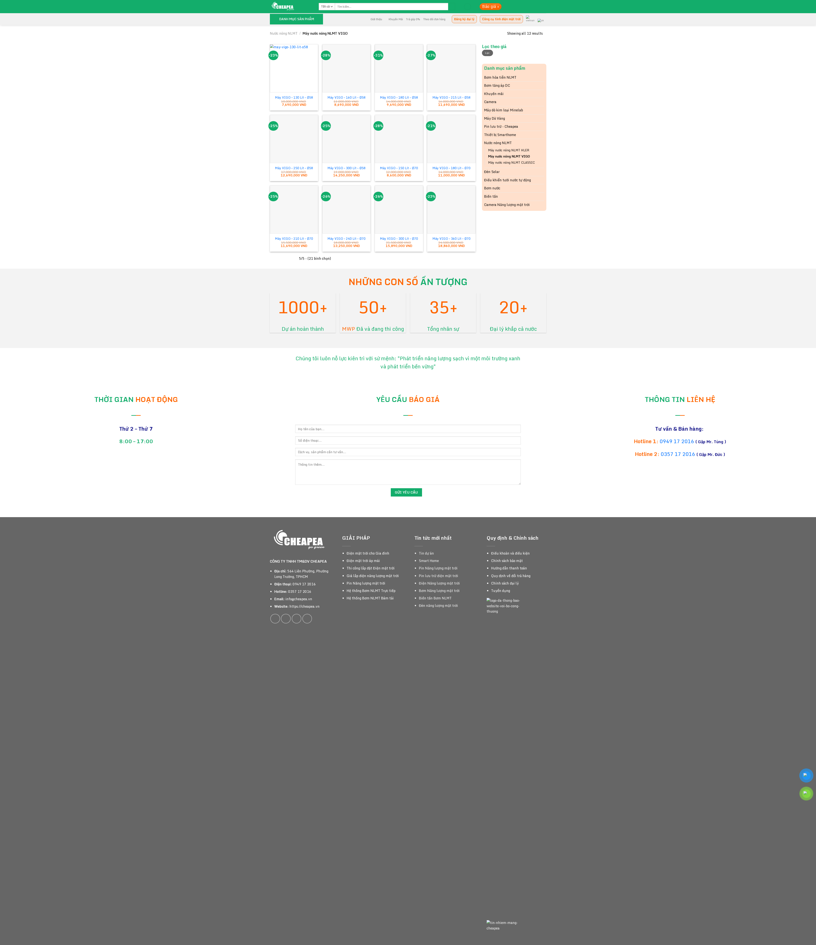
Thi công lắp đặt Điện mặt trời (371, 568)
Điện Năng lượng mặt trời (439, 583)
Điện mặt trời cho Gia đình (368, 553)
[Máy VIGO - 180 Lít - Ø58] (399, 68)
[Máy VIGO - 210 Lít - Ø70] (294, 209)
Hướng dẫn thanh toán (509, 568)
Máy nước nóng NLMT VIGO (509, 156)
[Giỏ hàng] (467, 6)
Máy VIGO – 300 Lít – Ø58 (346, 168)
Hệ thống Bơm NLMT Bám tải (370, 598)
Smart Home (429, 560)
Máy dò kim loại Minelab (503, 110)
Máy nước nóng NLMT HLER (508, 150)
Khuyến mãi (494, 93)
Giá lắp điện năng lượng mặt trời (373, 576)
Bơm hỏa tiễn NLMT (500, 77)
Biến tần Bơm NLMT (435, 598)
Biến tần (491, 196)
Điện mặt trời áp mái (363, 560)
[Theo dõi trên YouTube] (307, 619)
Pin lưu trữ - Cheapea (501, 126)
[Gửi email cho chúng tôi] (297, 619)
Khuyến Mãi (395, 19)
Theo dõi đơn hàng (434, 19)
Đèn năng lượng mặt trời (438, 605)
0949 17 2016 (677, 441)
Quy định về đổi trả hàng (510, 576)
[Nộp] (451, 6)
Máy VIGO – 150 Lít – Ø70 (399, 168)
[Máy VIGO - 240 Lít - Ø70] (346, 209)
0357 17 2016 (678, 454)
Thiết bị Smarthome (500, 135)
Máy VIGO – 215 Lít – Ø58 (451, 98)
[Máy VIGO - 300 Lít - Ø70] (399, 209)
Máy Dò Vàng (494, 118)
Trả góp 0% (413, 19)
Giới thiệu (376, 19)
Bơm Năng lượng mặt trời (439, 590)
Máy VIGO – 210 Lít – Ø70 (294, 239)
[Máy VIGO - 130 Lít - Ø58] (294, 68)
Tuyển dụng (500, 590)
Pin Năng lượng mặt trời (366, 583)
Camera (490, 102)
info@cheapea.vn (298, 599)
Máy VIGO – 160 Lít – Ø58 (346, 98)
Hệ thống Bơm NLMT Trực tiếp (371, 590)
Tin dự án (426, 553)
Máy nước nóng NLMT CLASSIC (511, 162)
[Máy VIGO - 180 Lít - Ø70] (451, 139)
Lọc (487, 53)
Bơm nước (492, 188)
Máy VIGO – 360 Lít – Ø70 (451, 239)
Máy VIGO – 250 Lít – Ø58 (294, 168)
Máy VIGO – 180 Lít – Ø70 (451, 168)
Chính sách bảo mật (507, 560)
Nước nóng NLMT (284, 33)
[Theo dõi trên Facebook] (275, 619)
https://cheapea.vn (304, 606)
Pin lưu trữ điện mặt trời (438, 576)
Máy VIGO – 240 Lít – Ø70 (346, 239)
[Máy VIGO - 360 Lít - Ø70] (451, 209)
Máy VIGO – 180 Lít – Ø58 (399, 98)
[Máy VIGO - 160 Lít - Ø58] (346, 68)
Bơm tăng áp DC (497, 85)
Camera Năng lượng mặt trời (507, 204)
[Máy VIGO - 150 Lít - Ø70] (399, 139)
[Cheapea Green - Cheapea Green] (291, 6)
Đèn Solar (492, 172)
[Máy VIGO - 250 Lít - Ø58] (294, 139)
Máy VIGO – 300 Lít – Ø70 (399, 239)
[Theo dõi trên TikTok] (286, 619)
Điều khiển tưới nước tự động (507, 180)
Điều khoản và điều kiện (510, 553)
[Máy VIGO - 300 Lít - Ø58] (346, 139)
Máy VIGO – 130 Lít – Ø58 (294, 98)
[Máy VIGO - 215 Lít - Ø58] (451, 68)
